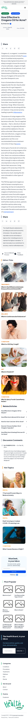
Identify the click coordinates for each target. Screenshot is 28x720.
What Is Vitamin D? (7, 372)
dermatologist (9, 212)
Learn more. (14, 3)
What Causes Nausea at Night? (13, 549)
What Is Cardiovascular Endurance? (13, 316)
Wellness (4, 314)
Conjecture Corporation (17, 715)
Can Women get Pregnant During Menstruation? (7, 626)
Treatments (5, 284)
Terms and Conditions (13, 717)
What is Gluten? (18, 610)
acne (25, 56)
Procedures (6, 669)
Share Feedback (20, 254)
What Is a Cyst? (7, 595)
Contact (5, 689)
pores (18, 144)
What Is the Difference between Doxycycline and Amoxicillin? (12, 288)
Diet (2, 369)
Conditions (5, 341)
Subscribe (14, 571)
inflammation (17, 112)
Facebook (6, 697)
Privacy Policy (4, 717)
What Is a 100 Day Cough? (10, 344)
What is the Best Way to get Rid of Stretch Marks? (19, 626)
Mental (5, 490)
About (4, 687)
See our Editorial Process (9, 254)
